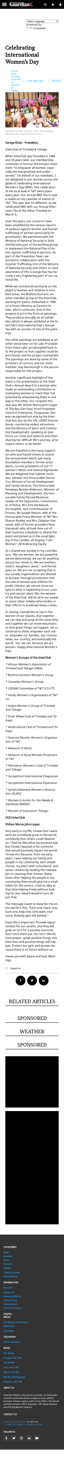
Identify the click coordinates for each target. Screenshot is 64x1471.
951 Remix (9, 1353)
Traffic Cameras (12, 1272)
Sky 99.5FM (9, 1362)
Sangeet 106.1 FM (12, 1357)
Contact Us (9, 1292)
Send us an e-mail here (15, 1421)
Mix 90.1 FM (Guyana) (14, 1376)
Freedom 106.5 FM (13, 1381)
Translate (39, 28)
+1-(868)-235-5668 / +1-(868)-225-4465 (23, 1424)
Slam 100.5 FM (11, 1367)
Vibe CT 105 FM (11, 1372)
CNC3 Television (12, 1341)
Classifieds (9, 1330)
